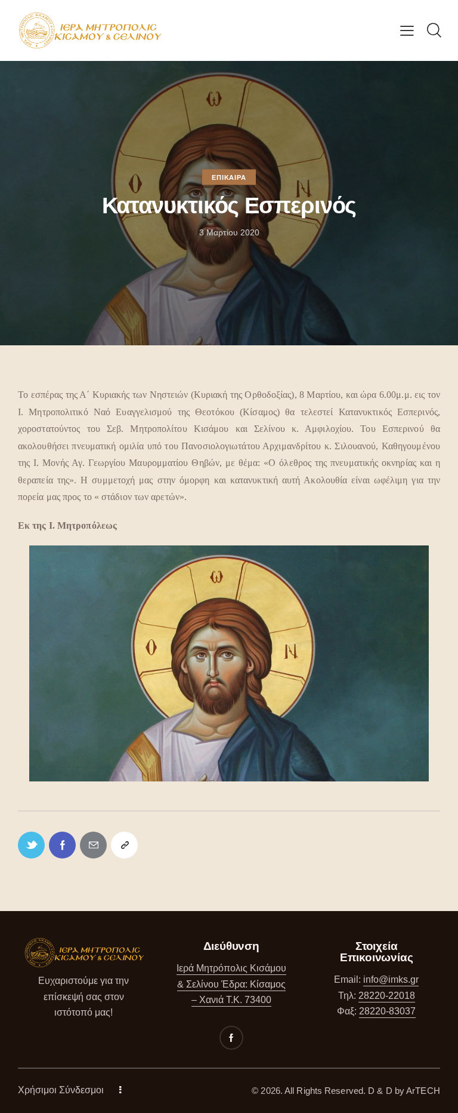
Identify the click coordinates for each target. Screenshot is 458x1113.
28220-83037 (387, 1011)
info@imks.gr (391, 979)
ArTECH (423, 1091)
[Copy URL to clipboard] (124, 845)
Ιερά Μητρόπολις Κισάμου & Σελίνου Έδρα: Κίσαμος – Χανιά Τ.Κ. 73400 (231, 984)
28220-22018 (386, 996)
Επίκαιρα (229, 177)
